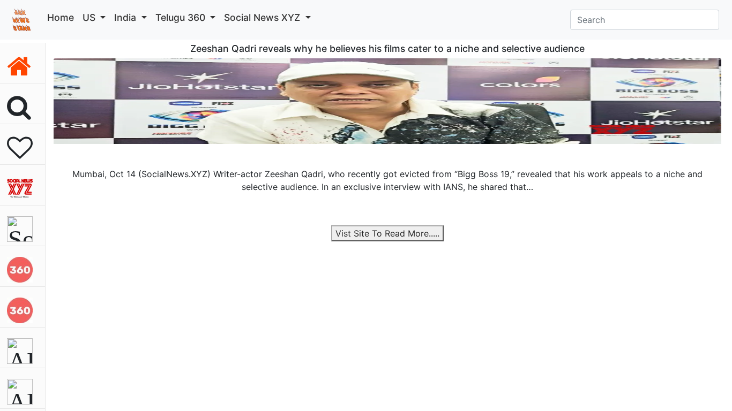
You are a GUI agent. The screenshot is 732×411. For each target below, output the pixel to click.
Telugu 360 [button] (181, 17)
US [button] (90, 17)
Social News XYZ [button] (263, 17)
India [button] (126, 17)
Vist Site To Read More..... (387, 233)
